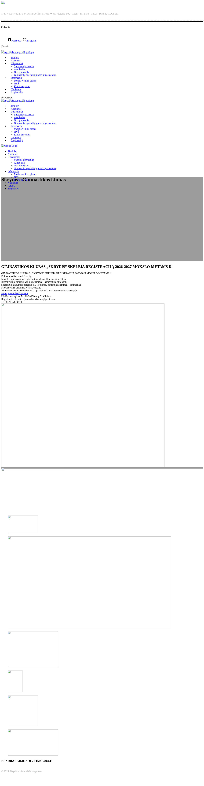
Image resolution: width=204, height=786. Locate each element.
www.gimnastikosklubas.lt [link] (14, 293)
